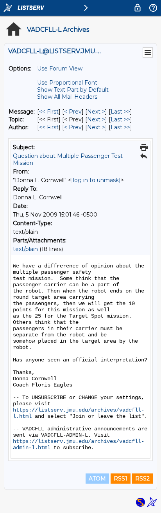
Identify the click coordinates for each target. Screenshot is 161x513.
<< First (49, 111)
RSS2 (142, 478)
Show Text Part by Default (73, 89)
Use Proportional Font (67, 82)
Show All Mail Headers (67, 96)
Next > (96, 111)
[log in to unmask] (96, 180)
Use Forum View (59, 68)
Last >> (120, 111)
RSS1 (120, 478)
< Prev (73, 111)
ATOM (97, 478)
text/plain (25, 249)
